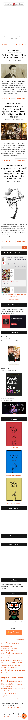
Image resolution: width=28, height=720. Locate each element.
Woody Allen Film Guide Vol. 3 (14, 503)
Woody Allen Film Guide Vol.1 (14, 448)
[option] (14, 277)
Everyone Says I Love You (7, 665)
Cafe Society (7, 653)
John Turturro (14, 673)
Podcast (8, 703)
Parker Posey (19, 684)
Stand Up (19, 165)
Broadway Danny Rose (6, 646)
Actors (9, 50)
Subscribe (17, 266)
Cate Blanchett (18, 653)
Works (22, 703)
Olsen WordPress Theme (10, 716)
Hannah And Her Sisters (9, 667)
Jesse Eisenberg (20, 670)
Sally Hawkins (10, 686)
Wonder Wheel (19, 696)
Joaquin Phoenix (6, 673)
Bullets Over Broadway (9, 648)
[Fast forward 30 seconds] (15, 264)
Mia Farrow (20, 681)
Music (17, 50)
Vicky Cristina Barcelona (7, 696)
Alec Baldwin (9, 640)
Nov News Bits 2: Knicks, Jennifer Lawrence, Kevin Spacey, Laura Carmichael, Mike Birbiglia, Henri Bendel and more (14, 111)
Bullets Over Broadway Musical (9, 650)
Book (3, 703)
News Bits (18, 103)
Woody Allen (11, 705)
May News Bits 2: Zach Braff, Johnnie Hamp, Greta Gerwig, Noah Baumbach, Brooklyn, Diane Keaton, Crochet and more (14, 173)
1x (11, 264)
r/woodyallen (14, 624)
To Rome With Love (8, 693)
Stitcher (16, 296)
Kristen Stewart (5, 675)
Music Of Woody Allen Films (14, 52)
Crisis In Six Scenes (6, 660)
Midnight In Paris (8, 684)
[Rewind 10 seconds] (8, 264)
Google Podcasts (21, 294)
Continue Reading (21, 98)
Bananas (3, 643)
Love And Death (14, 675)
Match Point (14, 681)
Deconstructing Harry (17, 660)
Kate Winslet (20, 673)
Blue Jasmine (12, 643)
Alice (14, 640)
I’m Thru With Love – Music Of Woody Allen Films (14, 56)
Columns (4, 705)
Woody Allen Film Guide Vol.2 (14, 475)
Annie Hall (20, 639)
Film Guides (15, 703)
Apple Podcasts (11, 294)
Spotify (12, 296)
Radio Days (4, 686)
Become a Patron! (14, 299)
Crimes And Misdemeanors (9, 658)
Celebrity (3, 656)
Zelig (17, 698)
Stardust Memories (6, 688)
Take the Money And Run (19, 688)
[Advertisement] (14, 21)
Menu (5, 44)
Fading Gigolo (17, 665)
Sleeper (15, 686)
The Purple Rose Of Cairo (8, 691)
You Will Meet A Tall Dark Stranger (8, 698)
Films (13, 50)
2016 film (3, 640)
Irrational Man (7, 670)
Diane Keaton (5, 663)
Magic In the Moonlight (12, 677)
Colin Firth (8, 656)
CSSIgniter (21, 716)
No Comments (18, 60)
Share (24, 266)
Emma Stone (16, 662)
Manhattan (6, 681)
